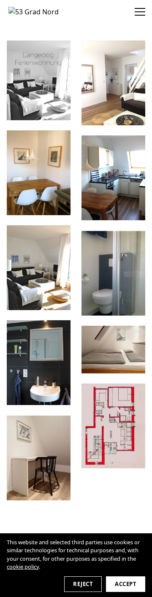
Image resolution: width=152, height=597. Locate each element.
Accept (125, 584)
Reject (83, 584)
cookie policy (23, 566)
